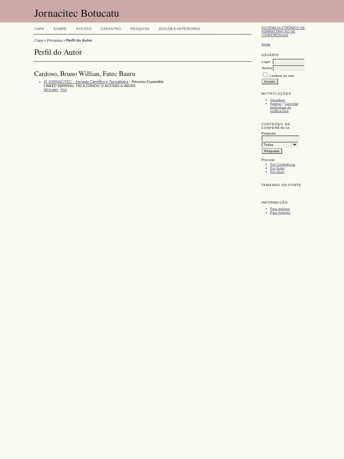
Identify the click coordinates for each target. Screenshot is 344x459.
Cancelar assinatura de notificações (284, 107)
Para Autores (280, 212)
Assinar (276, 104)
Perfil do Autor (79, 40)
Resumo (51, 90)
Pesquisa (139, 29)
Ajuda (265, 44)
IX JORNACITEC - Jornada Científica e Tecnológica (86, 82)
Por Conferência (282, 164)
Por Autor (277, 168)
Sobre (60, 29)
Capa (39, 29)
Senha (267, 68)
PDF (63, 90)
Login (266, 62)
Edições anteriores (180, 29)
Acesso (83, 29)
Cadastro (111, 29)
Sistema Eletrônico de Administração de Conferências (283, 31)
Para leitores (280, 209)
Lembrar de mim (281, 76)
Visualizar (277, 100)
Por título (277, 172)
